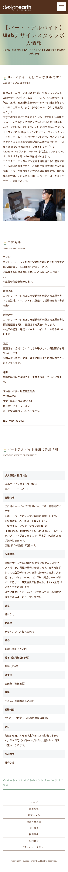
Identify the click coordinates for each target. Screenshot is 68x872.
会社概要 (34, 828)
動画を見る (34, 815)
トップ (34, 802)
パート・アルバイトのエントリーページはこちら (33, 782)
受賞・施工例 (34, 821)
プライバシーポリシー (34, 847)
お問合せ (34, 840)
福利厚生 (34, 834)
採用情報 (17, 49)
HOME (7, 49)
